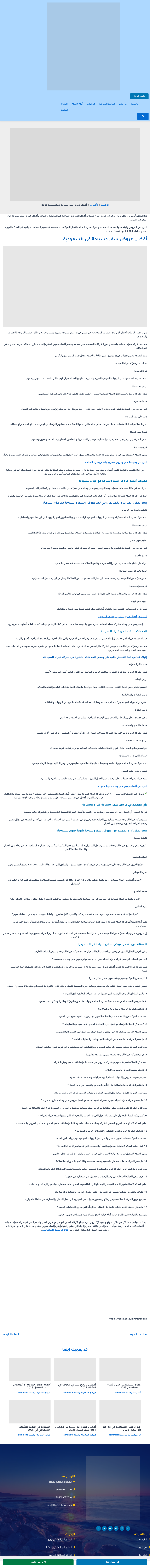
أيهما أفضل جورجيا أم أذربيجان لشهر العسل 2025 (32, 1386)
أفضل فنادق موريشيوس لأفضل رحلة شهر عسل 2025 (75, 1429)
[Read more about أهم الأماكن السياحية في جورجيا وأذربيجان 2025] (120, 1411)
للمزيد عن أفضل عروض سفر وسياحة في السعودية (122, 616)
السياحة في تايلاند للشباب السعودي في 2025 (34, 1429)
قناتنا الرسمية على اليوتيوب (55, 1229)
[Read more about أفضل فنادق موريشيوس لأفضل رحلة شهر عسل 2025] (75, 1411)
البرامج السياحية (89, 1392)
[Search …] (143, 116)
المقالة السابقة (138, 1334)
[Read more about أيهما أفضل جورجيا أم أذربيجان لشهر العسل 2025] (30, 1369)
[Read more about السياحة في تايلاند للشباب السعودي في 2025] (30, 1411)
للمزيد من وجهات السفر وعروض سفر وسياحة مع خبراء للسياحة (116, 462)
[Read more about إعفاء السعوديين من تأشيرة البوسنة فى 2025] (120, 1369)
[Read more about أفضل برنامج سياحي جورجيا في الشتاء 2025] (75, 1369)
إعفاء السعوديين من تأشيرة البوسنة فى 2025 (124, 1386)
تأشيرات (137, 1392)
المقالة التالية (11, 1334)
